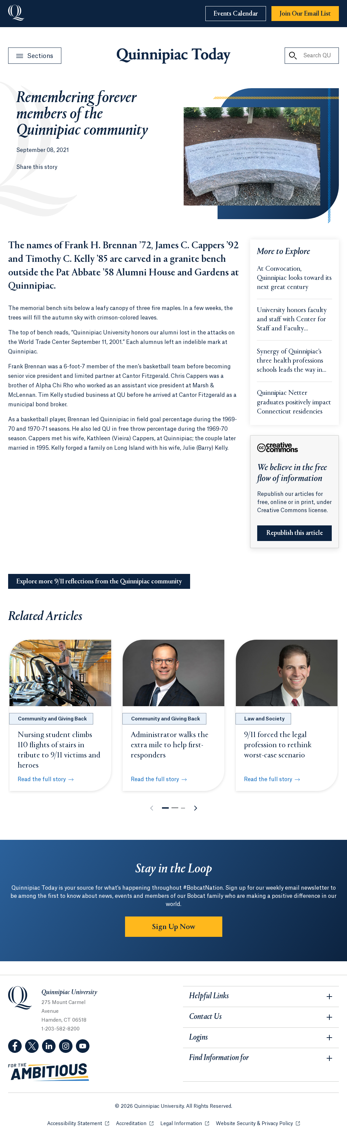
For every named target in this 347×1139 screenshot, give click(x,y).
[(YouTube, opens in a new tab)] (82, 1046)
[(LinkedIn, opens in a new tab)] (49, 1046)
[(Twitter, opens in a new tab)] (32, 1046)
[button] (165, 808)
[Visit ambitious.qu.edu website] (48, 1072)
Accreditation (135, 1123)
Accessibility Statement (78, 1123)
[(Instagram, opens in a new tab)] (66, 1046)
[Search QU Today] (293, 55)
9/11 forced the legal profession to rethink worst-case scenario (278, 745)
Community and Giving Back (52, 719)
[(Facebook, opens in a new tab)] (15, 1046)
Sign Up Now (173, 927)
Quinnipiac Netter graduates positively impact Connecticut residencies (294, 402)
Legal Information (184, 1123)
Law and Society (264, 719)
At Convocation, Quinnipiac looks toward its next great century (294, 278)
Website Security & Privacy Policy (258, 1123)
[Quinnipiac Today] (173, 55)
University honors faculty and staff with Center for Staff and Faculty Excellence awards (292, 320)
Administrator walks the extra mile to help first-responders (169, 745)
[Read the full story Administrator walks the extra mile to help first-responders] (173, 673)
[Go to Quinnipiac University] (16, 13)
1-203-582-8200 (60, 1029)
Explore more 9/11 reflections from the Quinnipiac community (99, 581)
